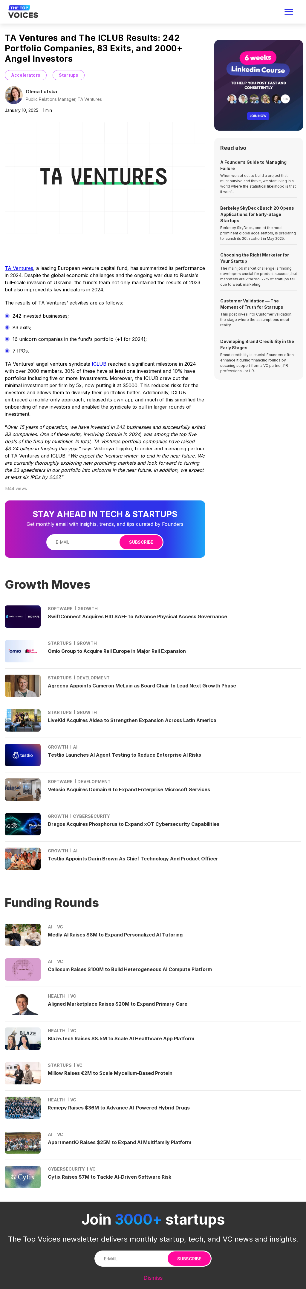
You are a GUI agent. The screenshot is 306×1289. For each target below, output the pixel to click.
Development (93, 677)
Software (60, 608)
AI (75, 746)
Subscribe (141, 542)
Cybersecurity (91, 816)
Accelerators (25, 75)
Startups (68, 75)
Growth (87, 608)
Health (56, 996)
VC (60, 926)
